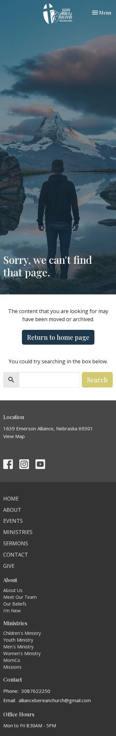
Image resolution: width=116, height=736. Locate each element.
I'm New (12, 610)
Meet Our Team (20, 597)
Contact (15, 554)
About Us (13, 590)
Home (11, 498)
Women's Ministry (22, 653)
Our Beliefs (14, 604)
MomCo (11, 660)
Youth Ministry (18, 640)
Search (97, 379)
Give (9, 565)
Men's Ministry (18, 647)
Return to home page (58, 337)
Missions (12, 667)
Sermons (15, 543)
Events (13, 520)
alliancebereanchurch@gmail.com (55, 700)
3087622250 (35, 691)
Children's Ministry (22, 633)
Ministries (18, 532)
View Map (14, 436)
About (12, 509)
